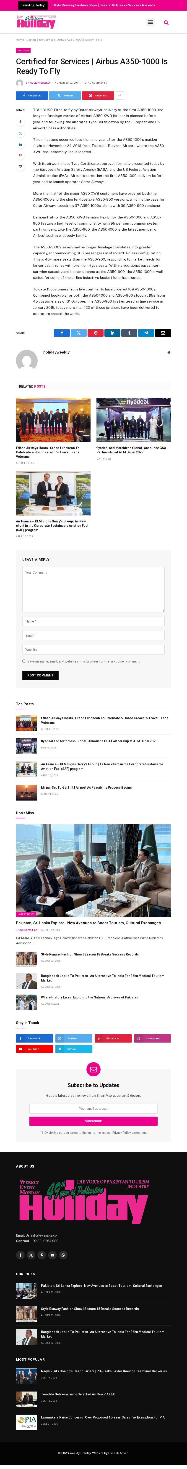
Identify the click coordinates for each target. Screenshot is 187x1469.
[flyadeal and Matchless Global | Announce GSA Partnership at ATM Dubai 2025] (133, 420)
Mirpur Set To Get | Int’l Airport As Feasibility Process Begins (86, 787)
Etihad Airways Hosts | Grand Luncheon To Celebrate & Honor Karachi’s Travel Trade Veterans (48, 452)
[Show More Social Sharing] (119, 95)
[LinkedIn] (20, 144)
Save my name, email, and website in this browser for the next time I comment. (83, 661)
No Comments (97, 82)
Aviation (23, 50)
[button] (150, 22)
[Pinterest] (20, 155)
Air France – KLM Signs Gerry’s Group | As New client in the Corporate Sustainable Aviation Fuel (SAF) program (52, 525)
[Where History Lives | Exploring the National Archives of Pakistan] (26, 1002)
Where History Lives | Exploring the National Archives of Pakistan (89, 997)
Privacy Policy (121, 1132)
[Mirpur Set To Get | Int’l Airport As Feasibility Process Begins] (26, 793)
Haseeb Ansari (118, 1453)
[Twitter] (20, 133)
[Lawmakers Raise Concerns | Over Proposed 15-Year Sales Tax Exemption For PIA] (26, 1422)
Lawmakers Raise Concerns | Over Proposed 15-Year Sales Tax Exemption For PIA (103, 1417)
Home (20, 39)
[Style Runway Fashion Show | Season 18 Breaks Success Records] (26, 959)
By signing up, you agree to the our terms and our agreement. (96, 1132)
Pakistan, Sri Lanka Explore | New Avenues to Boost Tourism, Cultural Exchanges (88, 923)
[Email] (20, 166)
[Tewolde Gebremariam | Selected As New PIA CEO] (26, 1399)
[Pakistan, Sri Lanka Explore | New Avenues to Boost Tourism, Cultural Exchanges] (93, 870)
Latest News (26, 914)
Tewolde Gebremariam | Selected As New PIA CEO (78, 1394)
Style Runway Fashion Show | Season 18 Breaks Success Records (104, 5)
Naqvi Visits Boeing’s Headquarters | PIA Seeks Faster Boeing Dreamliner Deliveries (104, 1371)
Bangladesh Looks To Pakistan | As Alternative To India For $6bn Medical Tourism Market (102, 978)
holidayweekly (40, 82)
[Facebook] (20, 121)
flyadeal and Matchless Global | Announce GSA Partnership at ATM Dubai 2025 (131, 450)
